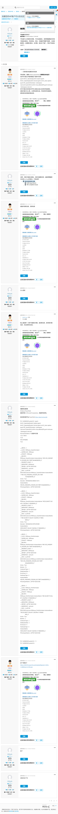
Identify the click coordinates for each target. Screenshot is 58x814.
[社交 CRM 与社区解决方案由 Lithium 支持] (46, 806)
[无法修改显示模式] (11, 22)
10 (5, 792)
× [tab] (53, 10)
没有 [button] (41, 166)
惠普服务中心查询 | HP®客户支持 (30, 122)
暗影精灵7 (44, 49)
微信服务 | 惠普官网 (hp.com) (29, 119)
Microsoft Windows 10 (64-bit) (32, 49)
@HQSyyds (25, 317)
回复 (24, 56)
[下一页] (56, 22)
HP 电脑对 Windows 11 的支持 (33, 17)
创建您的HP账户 (6, 19)
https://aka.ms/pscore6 (41, 417)
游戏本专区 (10, 11)
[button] (54, 68)
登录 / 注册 (53, 7)
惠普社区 (3, 11)
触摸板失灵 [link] (24, 11)
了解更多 (15, 19)
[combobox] (27, 7)
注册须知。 (16, 811)
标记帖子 (10, 46)
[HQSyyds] (10, 29)
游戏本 (17, 11)
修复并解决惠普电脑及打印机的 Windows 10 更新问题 (39, 27)
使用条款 (11, 811)
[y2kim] (10, 71)
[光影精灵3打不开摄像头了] (9, 22)
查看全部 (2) (27, 52)
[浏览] (2, 7)
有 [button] (36, 166)
